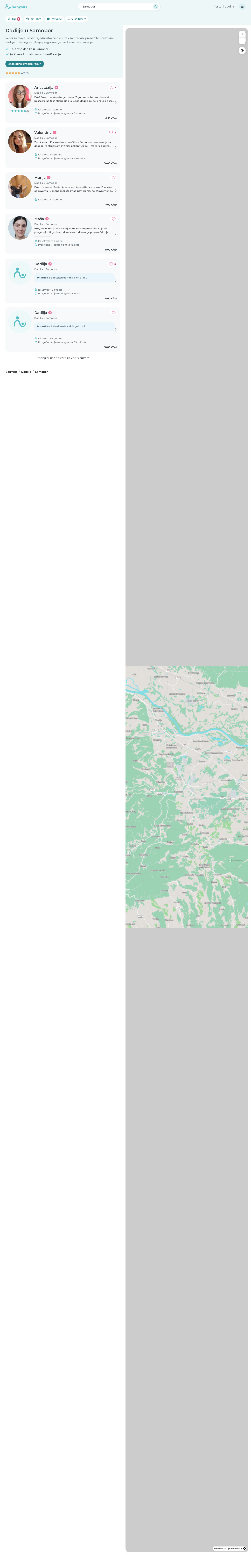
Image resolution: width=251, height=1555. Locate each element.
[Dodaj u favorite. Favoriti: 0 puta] (113, 177)
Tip (15, 19)
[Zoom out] (242, 40)
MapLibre (218, 1548)
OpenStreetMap (234, 1548)
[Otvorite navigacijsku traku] (242, 6)
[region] (187, 790)
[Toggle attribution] (244, 1548)
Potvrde (56, 19)
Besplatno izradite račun (24, 63)
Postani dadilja (223, 6)
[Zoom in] (242, 34)
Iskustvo (35, 19)
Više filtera (78, 19)
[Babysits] (16, 7)
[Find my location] (242, 50)
